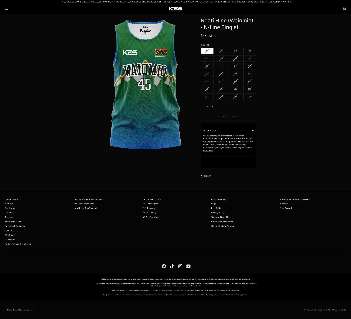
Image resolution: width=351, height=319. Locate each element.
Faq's (213, 203)
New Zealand (286, 208)
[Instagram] (178, 263)
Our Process (10, 212)
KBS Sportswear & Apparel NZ (324, 310)
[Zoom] (145, 84)
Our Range (10, 208)
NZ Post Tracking (150, 217)
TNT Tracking (148, 208)
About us (9, 203)
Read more (208, 150)
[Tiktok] (170, 263)
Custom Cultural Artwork (222, 226)
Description (210, 130)
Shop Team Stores (13, 221)
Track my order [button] (151, 199)
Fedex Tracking (149, 212)
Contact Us (10, 230)
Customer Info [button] (219, 199)
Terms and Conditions (221, 217)
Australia (284, 203)
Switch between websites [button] (295, 199)
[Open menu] (9, 9)
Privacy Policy (217, 212)
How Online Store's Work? (85, 208)
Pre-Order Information (84, 203)
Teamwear (9, 217)
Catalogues (10, 239)
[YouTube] (186, 263)
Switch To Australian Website (18, 244)
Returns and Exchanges (222, 221)
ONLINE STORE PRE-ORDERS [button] (88, 199)
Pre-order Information (15, 226)
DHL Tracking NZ (150, 203)
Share (207, 176)
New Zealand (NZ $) (18, 310)
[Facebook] (162, 263)
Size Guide (10, 235)
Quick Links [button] (11, 199)
